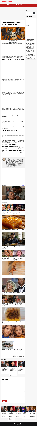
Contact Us (18, 423)
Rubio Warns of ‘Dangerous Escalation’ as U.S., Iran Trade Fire (30, 58)
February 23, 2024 (8, 26)
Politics (21, 4)
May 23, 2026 (3, 417)
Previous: (7, 355)
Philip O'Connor (3, 416)
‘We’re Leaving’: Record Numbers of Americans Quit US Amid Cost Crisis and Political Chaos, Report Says (30, 44)
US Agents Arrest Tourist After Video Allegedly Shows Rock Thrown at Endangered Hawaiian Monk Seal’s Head (30, 40)
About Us (16, 423)
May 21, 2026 (11, 375)
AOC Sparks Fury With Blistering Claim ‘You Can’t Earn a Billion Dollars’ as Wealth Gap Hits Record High (30, 51)
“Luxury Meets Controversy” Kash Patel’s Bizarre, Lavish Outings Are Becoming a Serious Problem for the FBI (30, 34)
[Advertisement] (13, 15)
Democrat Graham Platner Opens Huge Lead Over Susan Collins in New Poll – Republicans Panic (5, 369)
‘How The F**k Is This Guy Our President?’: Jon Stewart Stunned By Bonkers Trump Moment (30, 31)
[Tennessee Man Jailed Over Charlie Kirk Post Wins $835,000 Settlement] (21, 364)
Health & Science (4, 6)
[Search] (35, 4)
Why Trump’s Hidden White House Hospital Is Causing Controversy (30, 37)
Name (3, 392)
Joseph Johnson (3, 26)
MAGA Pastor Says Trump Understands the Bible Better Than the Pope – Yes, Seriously (30, 55)
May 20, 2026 (17, 417)
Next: (18, 356)
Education (8, 6)
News (8, 4)
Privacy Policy (22, 423)
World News (17, 4)
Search (27, 10)
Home (13, 423)
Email (14, 392)
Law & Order (13, 6)
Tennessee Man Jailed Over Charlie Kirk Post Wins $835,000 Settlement (21, 369)
